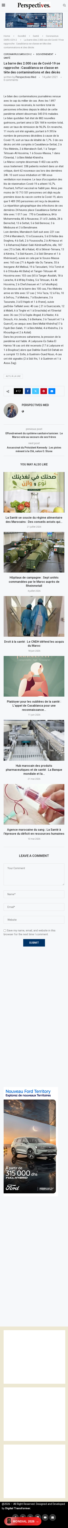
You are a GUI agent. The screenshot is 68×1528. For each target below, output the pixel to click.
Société (22, 36)
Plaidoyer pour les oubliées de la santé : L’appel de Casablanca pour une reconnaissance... (34, 706)
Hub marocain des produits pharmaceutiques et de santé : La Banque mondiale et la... (34, 770)
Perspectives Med (26, 77)
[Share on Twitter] (35, 391)
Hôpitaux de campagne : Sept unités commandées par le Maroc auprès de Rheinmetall (34, 581)
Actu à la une (13, 376)
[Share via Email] (51, 391)
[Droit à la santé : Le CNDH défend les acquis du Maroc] (34, 616)
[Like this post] (19, 391)
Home (7, 36)
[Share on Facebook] (28, 391)
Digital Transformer (17, 1508)
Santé (36, 36)
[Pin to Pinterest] (43, 391)
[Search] (64, 5)
